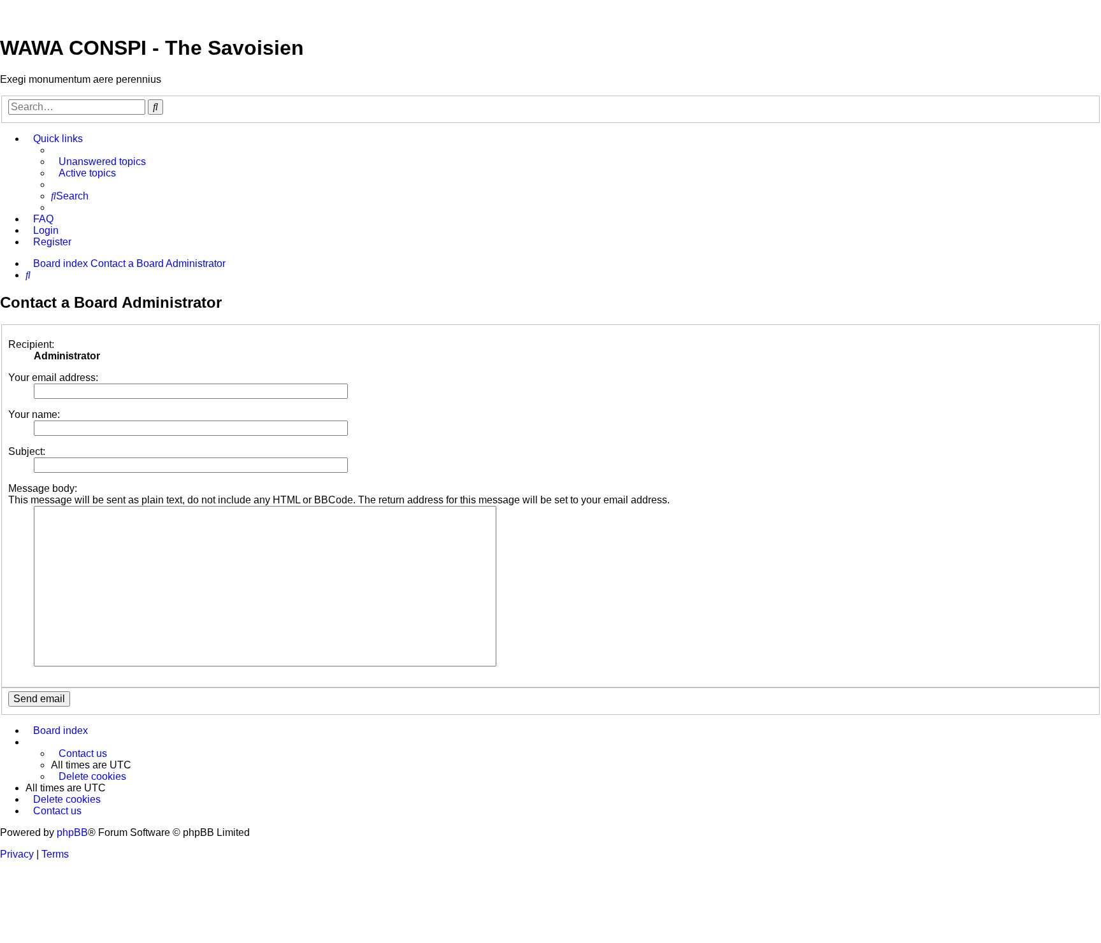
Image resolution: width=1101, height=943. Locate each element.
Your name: (34, 414)
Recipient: (31, 344)
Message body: (42, 488)
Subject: (26, 451)
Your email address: (53, 377)
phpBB (72, 832)
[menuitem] (98, 162)
